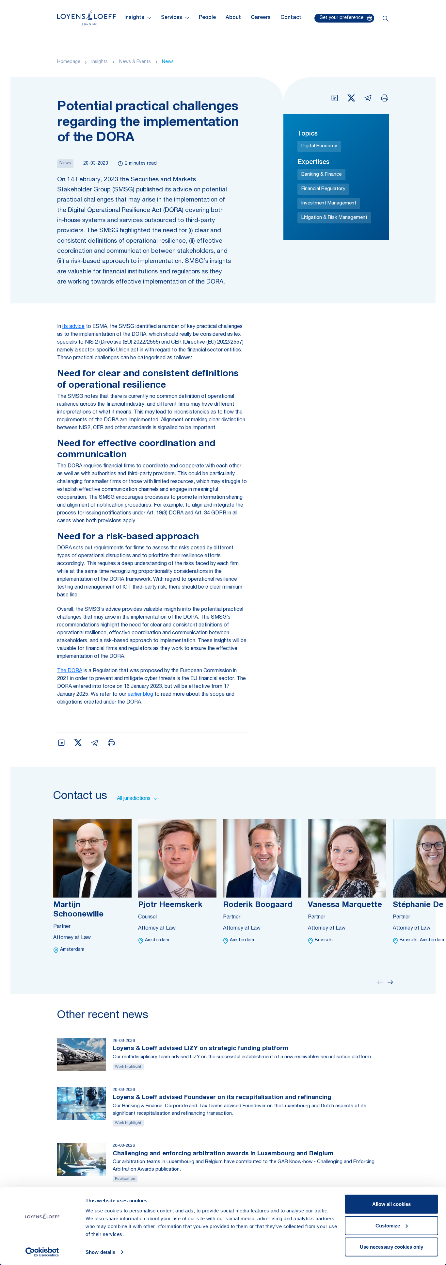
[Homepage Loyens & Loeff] (86, 17)
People (207, 18)
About (233, 18)
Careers (261, 18)
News (168, 62)
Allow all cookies (391, 1204)
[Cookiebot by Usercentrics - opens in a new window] (42, 1252)
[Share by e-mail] (368, 98)
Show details (100, 1252)
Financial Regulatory (323, 189)
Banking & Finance (321, 174)
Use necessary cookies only (391, 1247)
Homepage (68, 62)
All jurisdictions (134, 799)
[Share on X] (351, 98)
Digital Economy (319, 146)
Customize (387, 1225)
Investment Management (328, 203)
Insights (99, 62)
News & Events (135, 62)
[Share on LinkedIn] (334, 98)
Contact (290, 18)
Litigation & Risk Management (334, 217)
